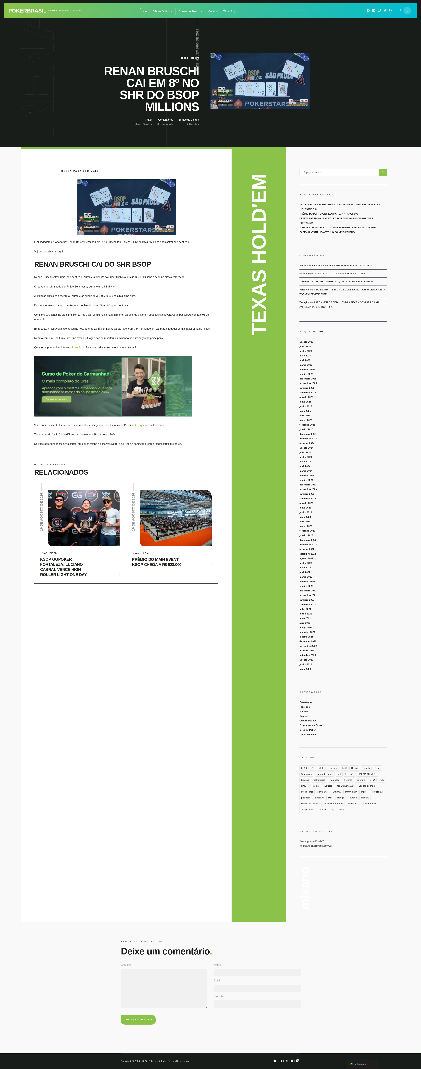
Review (365, 797)
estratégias (319, 780)
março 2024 (305, 470)
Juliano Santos (142, 124)
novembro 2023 (308, 489)
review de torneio (310, 803)
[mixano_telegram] (385, 11)
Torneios (322, 809)
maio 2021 (305, 618)
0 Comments (165, 124)
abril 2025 (304, 415)
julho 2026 (305, 346)
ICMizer (328, 785)
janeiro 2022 (306, 586)
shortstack (352, 803)
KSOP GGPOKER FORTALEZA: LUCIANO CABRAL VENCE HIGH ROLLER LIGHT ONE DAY (63, 567)
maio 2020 (305, 669)
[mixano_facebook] (368, 11)
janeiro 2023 (306, 535)
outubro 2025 (306, 388)
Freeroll (348, 780)
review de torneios (333, 803)
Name (217, 965)
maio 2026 (305, 355)
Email (217, 980)
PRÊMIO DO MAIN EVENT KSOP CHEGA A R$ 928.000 (156, 562)
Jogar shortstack (345, 785)
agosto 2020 (306, 659)
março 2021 (305, 627)
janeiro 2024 (306, 480)
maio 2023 (305, 517)
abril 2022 (304, 572)
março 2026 (305, 365)
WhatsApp (229, 11)
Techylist (304, 302)
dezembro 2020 (307, 641)
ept (339, 774)
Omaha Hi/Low (307, 720)
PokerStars (78, 347)
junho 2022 (305, 563)
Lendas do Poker (367, 785)
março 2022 (305, 576)
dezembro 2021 (307, 590)
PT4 (330, 797)
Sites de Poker (307, 730)
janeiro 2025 (306, 429)
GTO (372, 780)
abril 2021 (304, 623)
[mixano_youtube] (373, 11)
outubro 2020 (306, 650)
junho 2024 (305, 457)
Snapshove (307, 809)
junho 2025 (305, 406)
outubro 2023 (306, 494)
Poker (364, 791)
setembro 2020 (307, 655)
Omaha (303, 716)
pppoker (319, 797)
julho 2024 (305, 452)
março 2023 (305, 526)
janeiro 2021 (306, 636)
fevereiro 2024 (307, 475)
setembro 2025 (307, 392)
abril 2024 (304, 466)
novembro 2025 (308, 383)
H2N (381, 780)
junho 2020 (305, 664)
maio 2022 (305, 567)
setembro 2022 (307, 553)
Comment (126, 965)
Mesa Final (307, 791)
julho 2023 (305, 507)
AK (312, 768)
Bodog (354, 768)
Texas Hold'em (190, 57)
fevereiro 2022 (307, 581)
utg (332, 809)
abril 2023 (304, 521)
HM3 (303, 785)
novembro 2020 (308, 646)
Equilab (305, 780)
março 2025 (305, 420)
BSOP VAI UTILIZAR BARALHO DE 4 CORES (348, 265)
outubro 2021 (306, 600)
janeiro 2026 (306, 374)
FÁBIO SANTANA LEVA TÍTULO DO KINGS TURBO (327, 232)
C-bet (377, 768)
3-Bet (304, 768)
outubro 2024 (306, 443)
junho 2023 (305, 512)
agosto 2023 (306, 503)
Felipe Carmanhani (310, 265)
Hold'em (315, 785)
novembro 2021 (308, 595)
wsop (341, 809)
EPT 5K (349, 774)
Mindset (304, 711)
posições (305, 797)
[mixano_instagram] (379, 11)
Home (143, 11)
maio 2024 (305, 461)
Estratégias (305, 702)
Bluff (344, 768)
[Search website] (407, 10)
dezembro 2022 (307, 540)
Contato (213, 11)
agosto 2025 (306, 397)
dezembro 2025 (307, 378)
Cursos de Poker (188, 11)
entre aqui (138, 425)
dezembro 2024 (307, 434)
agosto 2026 (306, 341)
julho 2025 (305, 401)
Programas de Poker (310, 725)
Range (340, 797)
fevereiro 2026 (307, 369)
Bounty (366, 768)
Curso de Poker (325, 774)
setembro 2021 (307, 604)
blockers (333, 768)
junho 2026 (305, 351)
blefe (321, 768)
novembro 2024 (308, 438)
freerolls (361, 780)
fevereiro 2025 (307, 424)
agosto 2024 (306, 447)
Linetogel (304, 281)
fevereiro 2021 (307, 632)
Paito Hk (304, 289)
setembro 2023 (307, 498)
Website (218, 996)
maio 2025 (305, 411)
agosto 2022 (306, 558)
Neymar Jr (322, 791)
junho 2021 (305, 613)
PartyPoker (351, 791)
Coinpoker (306, 774)
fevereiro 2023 (307, 530)
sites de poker (370, 803)
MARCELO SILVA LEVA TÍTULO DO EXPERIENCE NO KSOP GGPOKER (337, 227)
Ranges (353, 797)
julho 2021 (305, 609)
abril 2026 (304, 360)
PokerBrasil (27, 11)
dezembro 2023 (307, 484)
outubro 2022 (306, 549)
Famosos (304, 706)
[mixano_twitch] (390, 11)
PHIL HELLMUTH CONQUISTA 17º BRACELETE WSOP (344, 281)
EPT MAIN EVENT (367, 774)
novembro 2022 (308, 544)
